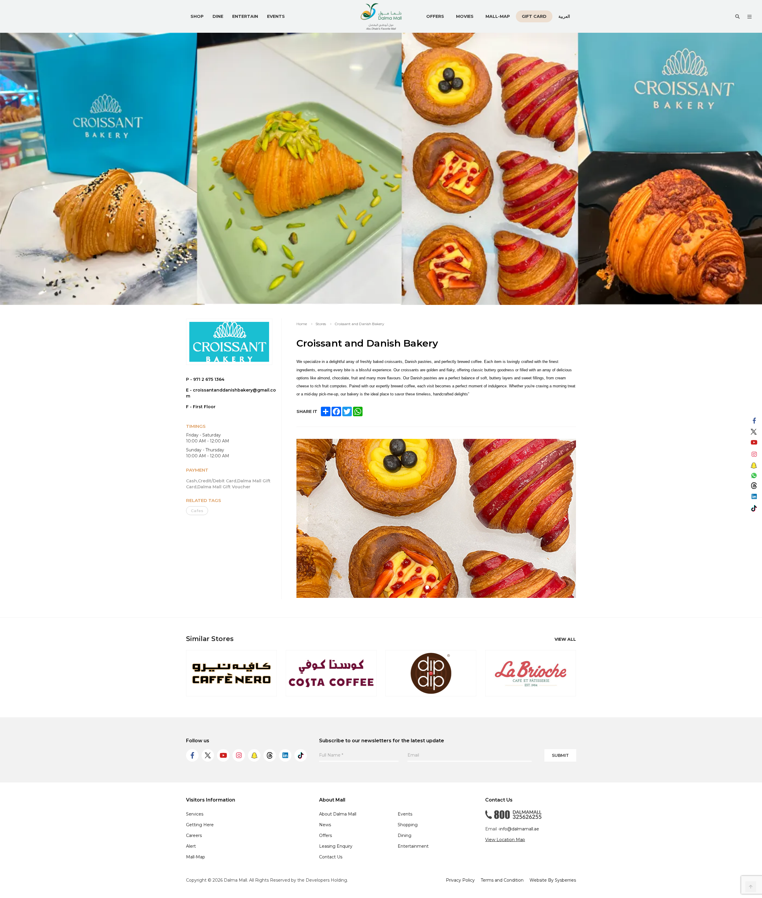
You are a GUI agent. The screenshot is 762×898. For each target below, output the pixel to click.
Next (566, 519)
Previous (307, 519)
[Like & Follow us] (754, 421)
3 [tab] (445, 587)
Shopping (408, 824)
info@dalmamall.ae (519, 829)
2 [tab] (436, 587)
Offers (435, 16)
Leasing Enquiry (335, 846)
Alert (191, 846)
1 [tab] (427, 587)
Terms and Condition (502, 880)
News (325, 824)
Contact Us (330, 857)
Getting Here (200, 824)
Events (276, 16)
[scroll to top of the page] (750, 886)
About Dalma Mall (337, 814)
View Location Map (505, 839)
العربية (564, 16)
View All (565, 639)
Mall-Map (497, 16)
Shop (197, 16)
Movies (465, 16)
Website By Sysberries (553, 880)
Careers (194, 835)
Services (194, 814)
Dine (218, 16)
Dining (404, 835)
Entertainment (413, 846)
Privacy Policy (460, 880)
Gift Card (534, 16)
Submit (560, 755)
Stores (321, 324)
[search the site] (737, 16)
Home (301, 324)
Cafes (197, 510)
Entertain (245, 16)
